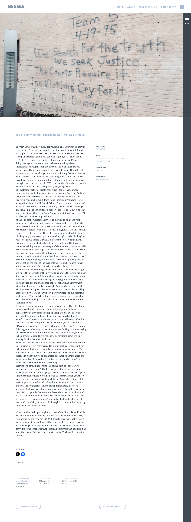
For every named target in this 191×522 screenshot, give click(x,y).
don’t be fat (168, 7)
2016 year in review (69, 478)
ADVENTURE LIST (148, 7)
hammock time (45, 478)
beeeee (16, 6)
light (113, 158)
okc (97, 161)
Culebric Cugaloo (28, 507)
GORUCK (99, 170)
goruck (108, 158)
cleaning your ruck (113, 507)
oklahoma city (105, 161)
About (131, 7)
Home (120, 7)
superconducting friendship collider (23, 479)
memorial (120, 158)
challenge (100, 158)
